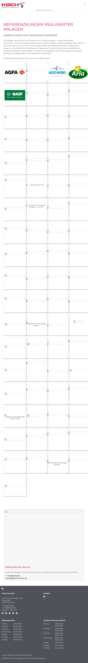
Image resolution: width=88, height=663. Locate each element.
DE (38, 10)
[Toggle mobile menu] (85, 3)
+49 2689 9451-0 (13, 576)
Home (4, 655)
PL (44, 10)
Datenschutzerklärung (24, 655)
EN (41, 10)
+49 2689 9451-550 (9, 608)
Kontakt (49, 10)
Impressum (11, 655)
